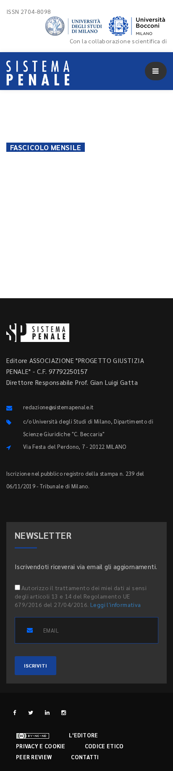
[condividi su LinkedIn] (154, 162)
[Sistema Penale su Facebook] (14, 712)
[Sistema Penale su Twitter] (31, 712)
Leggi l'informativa (115, 604)
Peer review (34, 756)
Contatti (85, 756)
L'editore (83, 735)
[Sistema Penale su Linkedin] (47, 712)
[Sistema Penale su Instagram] (63, 712)
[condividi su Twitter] (107, 162)
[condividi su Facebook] (84, 162)
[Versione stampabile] (18, 158)
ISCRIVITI (35, 665)
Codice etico (104, 746)
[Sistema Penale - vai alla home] (37, 73)
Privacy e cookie (41, 746)
